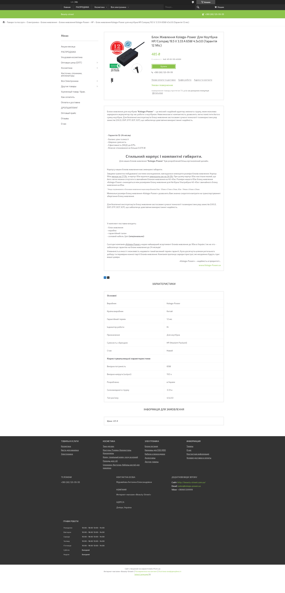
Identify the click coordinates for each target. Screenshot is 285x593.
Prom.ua (156, 569)
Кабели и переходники (155, 454)
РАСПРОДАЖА (82, 7)
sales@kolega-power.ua (189, 486)
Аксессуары (150, 458)
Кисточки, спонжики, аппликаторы (71, 74)
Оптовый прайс (68, 113)
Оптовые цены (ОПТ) (71, 62)
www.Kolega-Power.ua (210, 265)
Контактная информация (198, 454)
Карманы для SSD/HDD (155, 450)
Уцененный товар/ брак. (73, 91)
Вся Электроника (69, 81)
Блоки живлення (49, 22)
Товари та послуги (16, 22)
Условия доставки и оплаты (199, 458)
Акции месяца (68, 46)
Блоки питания (151, 446)
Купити (164, 66)
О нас (63, 123)
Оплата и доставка (70, 102)
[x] (108, 278)
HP (92, 22)
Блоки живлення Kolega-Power (74, 22)
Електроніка (33, 22)
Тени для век (108, 446)
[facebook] (105, 278)
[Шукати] (198, 7)
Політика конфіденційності (170, 571)
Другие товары (68, 86)
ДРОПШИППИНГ (69, 107)
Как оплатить (68, 97)
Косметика (99, 7)
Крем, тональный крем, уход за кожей (120, 457)
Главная (67, 7)
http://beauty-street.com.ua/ (191, 482)
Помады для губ (110, 461)
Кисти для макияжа (70, 450)
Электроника (67, 454)
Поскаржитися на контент (146, 571)
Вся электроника (118, 7)
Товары (190, 446)
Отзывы (65, 118)
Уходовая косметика (71, 57)
